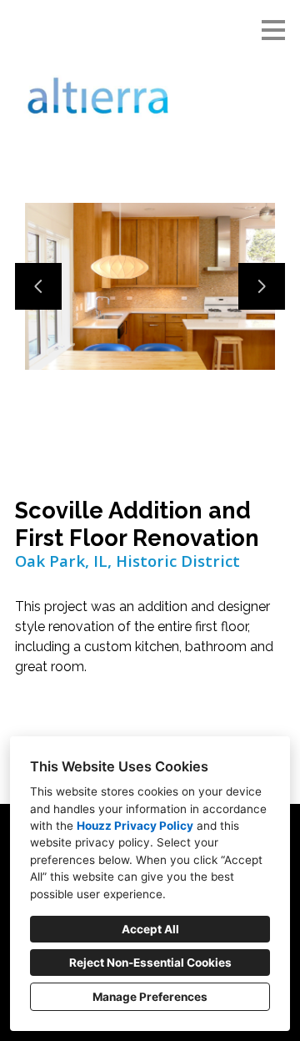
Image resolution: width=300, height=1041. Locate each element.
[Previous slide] (38, 286)
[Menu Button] (273, 30)
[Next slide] (261, 286)
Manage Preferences (150, 996)
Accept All (150, 929)
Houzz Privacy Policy (135, 825)
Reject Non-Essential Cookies (150, 962)
